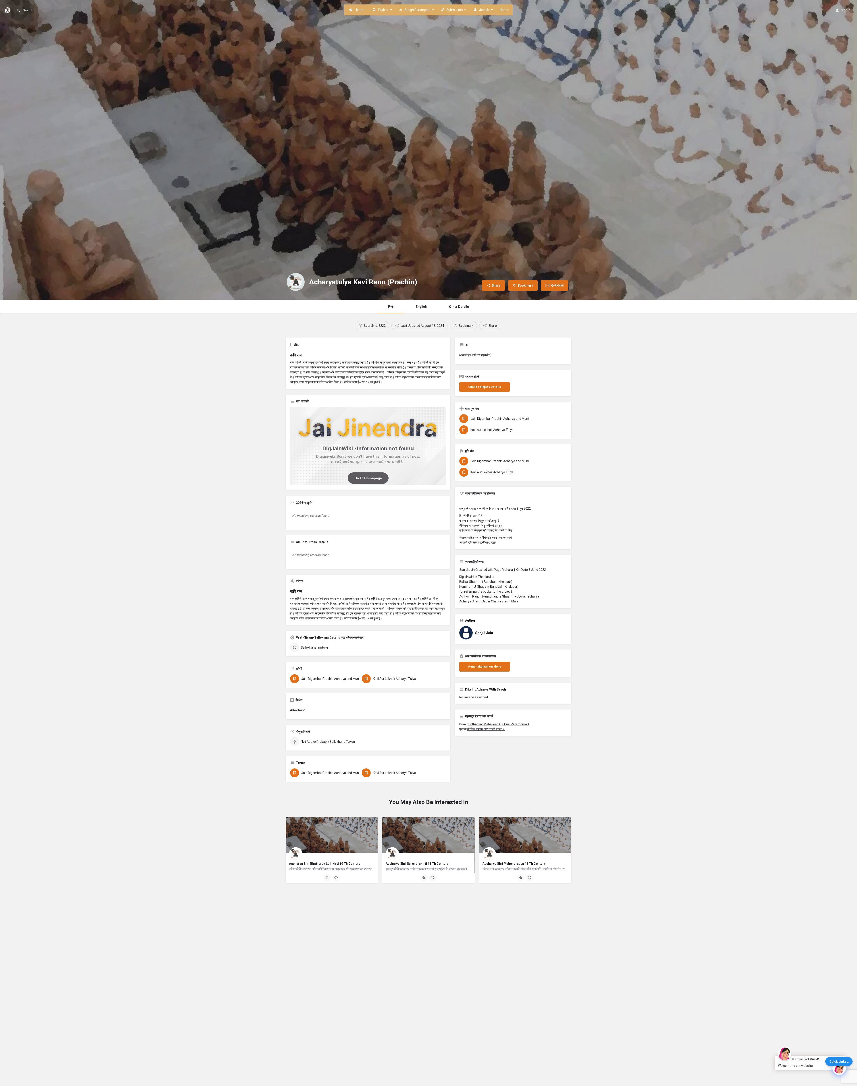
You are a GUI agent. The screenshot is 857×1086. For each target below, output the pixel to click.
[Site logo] (8, 9)
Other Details (459, 306)
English (421, 306)
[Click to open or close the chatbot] (839, 1068)
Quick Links (838, 1061)
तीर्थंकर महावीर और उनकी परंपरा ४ (486, 729)
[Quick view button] (327, 877)
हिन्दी (390, 306)
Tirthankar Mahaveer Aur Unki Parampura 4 (498, 724)
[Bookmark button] (336, 877)
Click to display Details (484, 387)
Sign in (845, 10)
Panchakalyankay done (484, 666)
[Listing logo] (296, 282)
